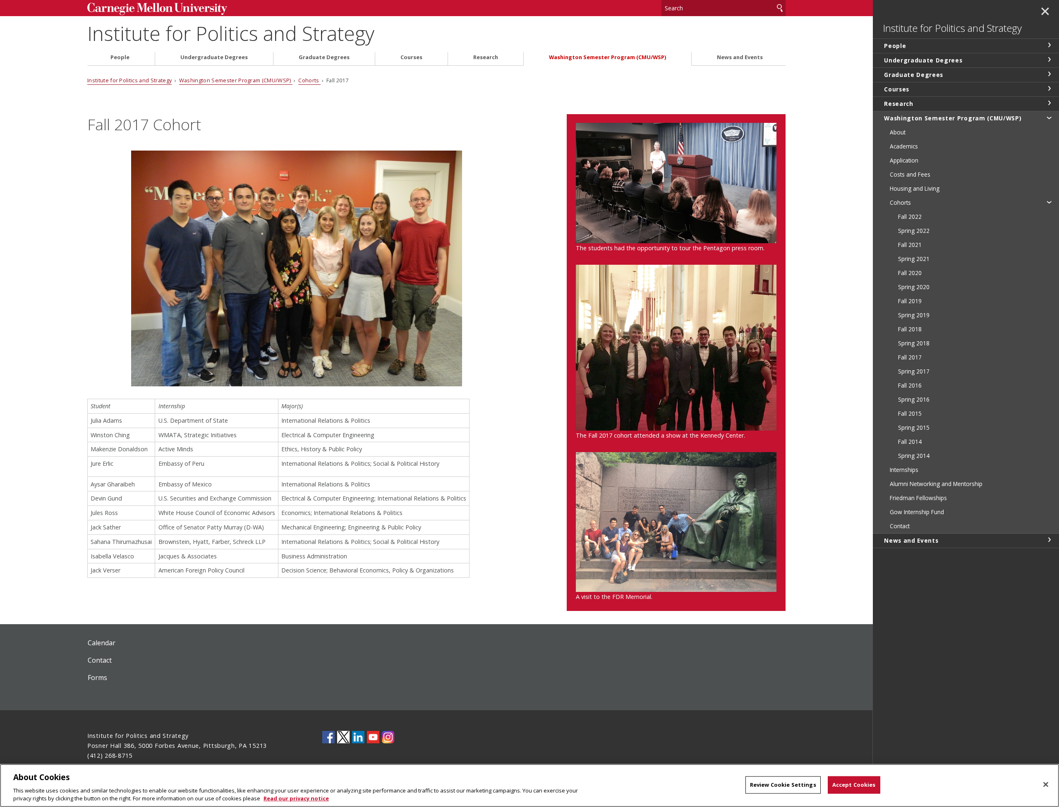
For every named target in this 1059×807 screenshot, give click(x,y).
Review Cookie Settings (783, 784)
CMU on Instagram (388, 737)
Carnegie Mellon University (167, 8)
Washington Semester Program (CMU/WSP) (607, 57)
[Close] (1046, 785)
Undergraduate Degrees (214, 57)
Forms (97, 677)
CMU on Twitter (343, 737)
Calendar (101, 642)
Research (485, 57)
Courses (411, 57)
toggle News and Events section (1049, 540)
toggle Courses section (1049, 88)
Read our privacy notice (296, 798)
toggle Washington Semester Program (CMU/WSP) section (1049, 117)
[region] (529, 785)
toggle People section (1049, 45)
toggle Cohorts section (1049, 202)
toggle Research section (1049, 103)
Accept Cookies (854, 784)
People (119, 57)
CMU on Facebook (328, 737)
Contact (100, 660)
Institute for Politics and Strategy (230, 33)
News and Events (740, 57)
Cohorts (309, 80)
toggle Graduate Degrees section (1049, 74)
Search (780, 8)
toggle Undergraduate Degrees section (1049, 59)
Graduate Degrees (324, 57)
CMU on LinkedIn (358, 737)
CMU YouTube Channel (373, 737)
